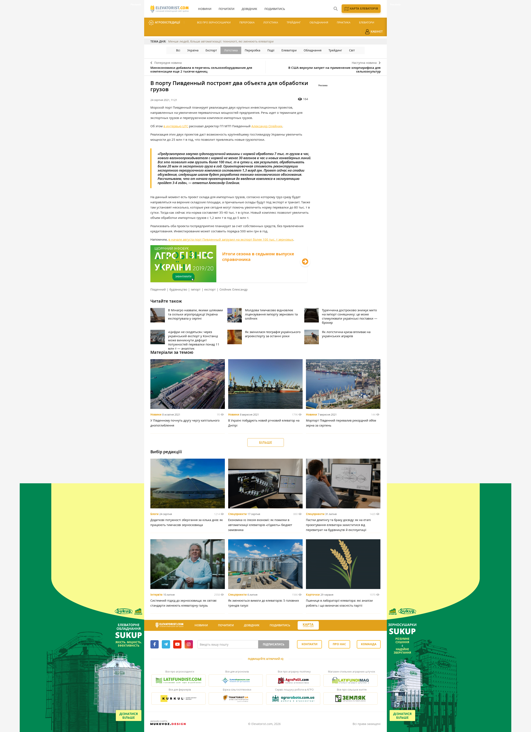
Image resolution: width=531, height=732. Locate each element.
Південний (158, 289)
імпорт (196, 289)
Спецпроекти (237, 514)
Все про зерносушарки (214, 22)
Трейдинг (294, 22)
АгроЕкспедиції (167, 22)
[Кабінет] (326, 625)
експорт (210, 289)
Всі (178, 50)
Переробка (247, 22)
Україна (193, 50)
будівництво (178, 289)
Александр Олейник (266, 126)
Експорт (211, 50)
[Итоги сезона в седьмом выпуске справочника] (228, 281)
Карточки (313, 594)
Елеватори (366, 22)
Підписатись (273, 644)
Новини (155, 414)
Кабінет (376, 31)
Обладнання (318, 22)
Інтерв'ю (156, 594)
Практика (343, 22)
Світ (352, 50)
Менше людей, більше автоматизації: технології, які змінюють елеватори (221, 41)
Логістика (270, 22)
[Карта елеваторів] (308, 625)
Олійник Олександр (233, 289)
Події (270, 50)
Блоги (154, 514)
